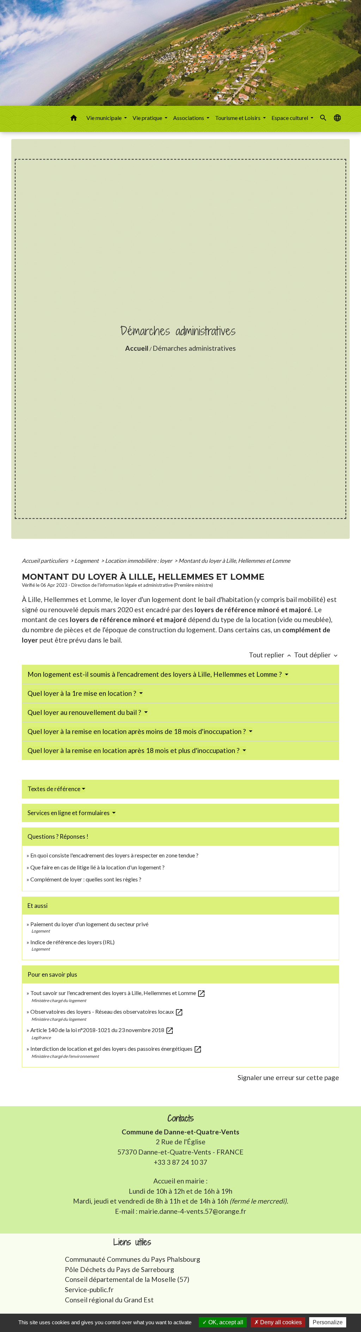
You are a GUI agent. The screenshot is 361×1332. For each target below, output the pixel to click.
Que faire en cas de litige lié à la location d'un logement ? (97, 867)
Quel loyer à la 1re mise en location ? (82, 693)
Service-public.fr (89, 1289)
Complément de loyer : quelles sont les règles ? (85, 879)
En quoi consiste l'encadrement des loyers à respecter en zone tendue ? (114, 855)
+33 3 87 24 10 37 (180, 1162)
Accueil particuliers (45, 560)
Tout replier (271, 655)
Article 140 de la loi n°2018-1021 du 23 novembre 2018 (102, 1029)
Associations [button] (189, 117)
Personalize (328, 1322)
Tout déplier (316, 655)
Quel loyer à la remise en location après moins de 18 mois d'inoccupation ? (137, 731)
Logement (87, 560)
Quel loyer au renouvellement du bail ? (84, 712)
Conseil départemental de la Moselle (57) (127, 1279)
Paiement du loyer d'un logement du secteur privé (89, 924)
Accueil (136, 348)
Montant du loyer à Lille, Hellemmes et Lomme (234, 560)
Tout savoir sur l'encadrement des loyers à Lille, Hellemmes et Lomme (118, 992)
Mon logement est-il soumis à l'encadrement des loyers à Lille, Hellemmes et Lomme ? (155, 674)
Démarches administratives (194, 348)
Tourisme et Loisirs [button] (238, 117)
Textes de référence (53, 788)
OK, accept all (225, 1322)
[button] (74, 119)
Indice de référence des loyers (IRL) (72, 942)
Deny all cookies (280, 1322)
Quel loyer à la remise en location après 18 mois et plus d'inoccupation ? (134, 750)
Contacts (180, 1118)
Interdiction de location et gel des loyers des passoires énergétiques (116, 1048)
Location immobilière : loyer (139, 560)
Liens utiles (132, 1242)
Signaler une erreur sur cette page (288, 1077)
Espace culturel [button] (290, 117)
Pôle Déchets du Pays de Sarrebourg (119, 1269)
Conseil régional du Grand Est (109, 1300)
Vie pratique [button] (148, 117)
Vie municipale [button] (104, 117)
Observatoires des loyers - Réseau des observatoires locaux (106, 1011)
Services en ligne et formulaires (69, 812)
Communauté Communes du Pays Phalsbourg (132, 1259)
